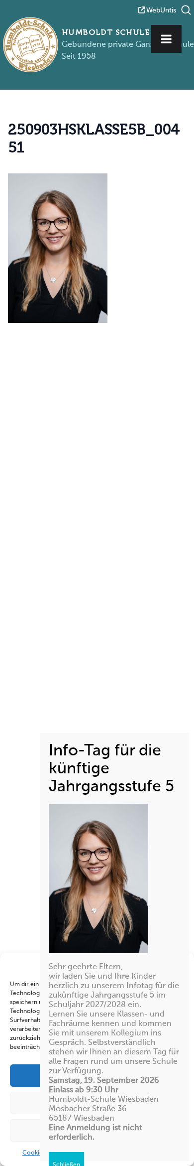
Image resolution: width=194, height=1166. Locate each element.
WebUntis (161, 10)
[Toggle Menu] (166, 39)
